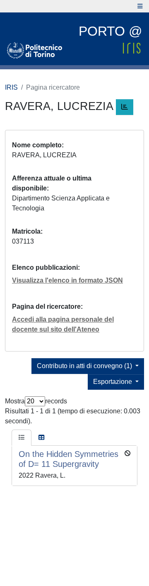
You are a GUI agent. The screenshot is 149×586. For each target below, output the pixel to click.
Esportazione (113, 381)
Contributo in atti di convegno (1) (85, 365)
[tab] (21, 438)
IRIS (11, 87)
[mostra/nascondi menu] (140, 6)
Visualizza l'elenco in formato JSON (67, 280)
